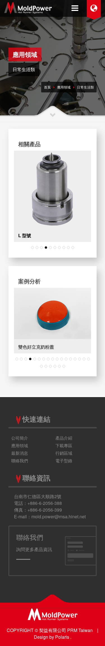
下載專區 (63, 445)
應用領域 (64, 87)
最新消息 (19, 453)
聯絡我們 (19, 460)
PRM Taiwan (80, 630)
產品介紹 (63, 438)
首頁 (47, 87)
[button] (32, 247)
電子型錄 (63, 460)
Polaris (62, 637)
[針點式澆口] (52, 189)
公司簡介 (19, 438)
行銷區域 (63, 453)
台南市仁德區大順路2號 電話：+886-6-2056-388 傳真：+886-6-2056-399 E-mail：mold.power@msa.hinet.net (50, 506)
